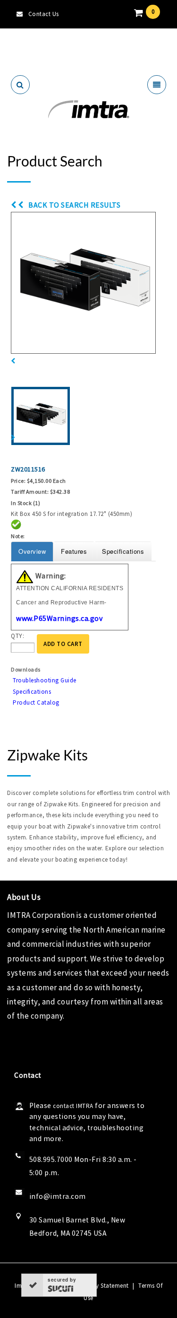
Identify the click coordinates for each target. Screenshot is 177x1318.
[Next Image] (13, 438)
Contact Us (43, 14)
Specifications (32, 692)
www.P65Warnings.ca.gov (59, 618)
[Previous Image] (13, 361)
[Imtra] (88, 109)
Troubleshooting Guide (44, 680)
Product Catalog (36, 702)
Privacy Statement (103, 1286)
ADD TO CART (63, 644)
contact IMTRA (73, 1106)
